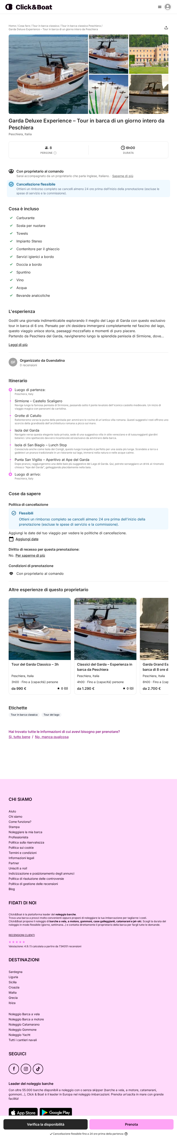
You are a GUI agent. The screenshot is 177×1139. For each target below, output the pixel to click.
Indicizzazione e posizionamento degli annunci (41, 873)
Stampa (14, 827)
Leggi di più (18, 344)
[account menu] (168, 7)
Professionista (18, 837)
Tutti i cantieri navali (23, 1040)
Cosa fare (24, 25)
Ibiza (12, 1003)
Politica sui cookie (21, 847)
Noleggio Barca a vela (24, 1014)
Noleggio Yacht (19, 1035)
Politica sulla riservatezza (26, 842)
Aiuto (12, 811)
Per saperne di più (30, 555)
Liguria (13, 977)
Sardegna (15, 972)
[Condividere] (166, 27)
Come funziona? (20, 821)
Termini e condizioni (22, 853)
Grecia (13, 997)
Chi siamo (15, 816)
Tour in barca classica (45, 25)
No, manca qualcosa (52, 737)
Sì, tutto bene (19, 737)
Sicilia (13, 982)
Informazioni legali (21, 858)
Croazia (14, 987)
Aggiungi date (27, 539)
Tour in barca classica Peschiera (81, 25)
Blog (12, 889)
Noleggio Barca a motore (26, 1019)
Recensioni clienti (22, 935)
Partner (14, 863)
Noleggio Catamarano (24, 1024)
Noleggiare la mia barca (25, 832)
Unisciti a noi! (18, 868)
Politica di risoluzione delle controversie (36, 878)
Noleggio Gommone (22, 1029)
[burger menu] (160, 7)
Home (12, 25)
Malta (13, 992)
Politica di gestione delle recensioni (33, 884)
